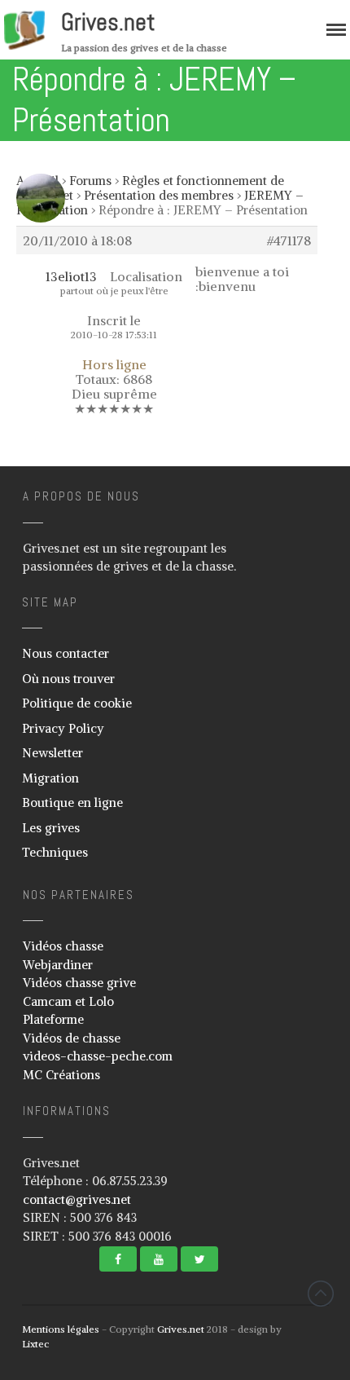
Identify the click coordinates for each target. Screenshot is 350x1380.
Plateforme (53, 1019)
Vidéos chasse (63, 946)
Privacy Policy (63, 728)
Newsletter (52, 753)
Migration (50, 778)
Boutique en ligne (72, 802)
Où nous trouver (68, 678)
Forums (90, 180)
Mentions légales (60, 1329)
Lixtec (35, 1344)
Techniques (55, 852)
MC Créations (61, 1074)
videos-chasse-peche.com (98, 1056)
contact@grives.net (77, 1199)
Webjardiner (58, 964)
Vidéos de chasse (71, 1038)
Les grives (51, 827)
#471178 (289, 240)
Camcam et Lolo (68, 1001)
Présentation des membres (159, 195)
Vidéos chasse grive (79, 982)
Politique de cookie (77, 703)
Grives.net (108, 22)
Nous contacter (65, 653)
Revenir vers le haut (321, 1294)
